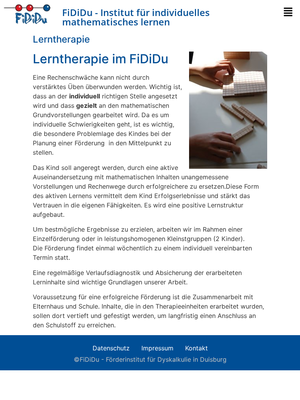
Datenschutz (111, 348)
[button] (290, 12)
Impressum (157, 348)
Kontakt (196, 348)
